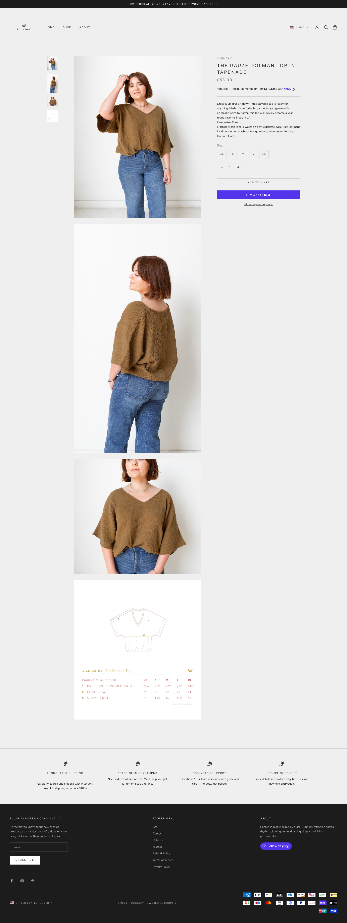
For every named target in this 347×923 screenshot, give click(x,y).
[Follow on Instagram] (22, 881)
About (84, 27)
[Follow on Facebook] (12, 881)
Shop (67, 27)
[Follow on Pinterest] (33, 881)
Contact (157, 833)
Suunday (224, 58)
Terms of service (163, 860)
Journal (157, 847)
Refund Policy (161, 853)
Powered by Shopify (161, 903)
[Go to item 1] (52, 63)
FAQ (155, 827)
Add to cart (258, 182)
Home (50, 27)
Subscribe (24, 860)
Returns (158, 840)
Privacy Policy (161, 867)
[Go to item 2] (52, 83)
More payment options (258, 204)
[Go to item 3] (52, 101)
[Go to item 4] (52, 116)
